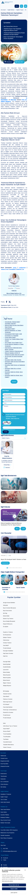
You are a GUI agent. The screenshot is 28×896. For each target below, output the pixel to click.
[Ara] (21, 6)
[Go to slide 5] (13, 567)
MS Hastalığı (6, 691)
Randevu (9, 62)
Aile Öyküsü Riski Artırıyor (11, 26)
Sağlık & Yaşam (19, 9)
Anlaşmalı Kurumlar (5, 766)
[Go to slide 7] (16, 567)
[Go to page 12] (21, 592)
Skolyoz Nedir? (6, 731)
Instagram (5, 867)
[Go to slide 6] (15, 567)
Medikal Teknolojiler (5, 822)
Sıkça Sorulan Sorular (6, 820)
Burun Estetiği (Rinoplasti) (9, 621)
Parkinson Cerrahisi (7, 699)
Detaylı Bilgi (10, 288)
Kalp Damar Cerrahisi (8, 653)
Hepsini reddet (14, 888)
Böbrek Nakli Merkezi (7, 462)
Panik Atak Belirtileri (7, 707)
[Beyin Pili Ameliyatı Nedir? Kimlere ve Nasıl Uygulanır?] (14, 552)
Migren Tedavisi (7, 683)
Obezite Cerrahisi (7, 693)
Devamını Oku (5, 563)
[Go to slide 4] (11, 567)
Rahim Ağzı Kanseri (7, 701)
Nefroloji (13, 99)
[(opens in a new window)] (6, 302)
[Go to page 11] (19, 592)
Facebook (5, 857)
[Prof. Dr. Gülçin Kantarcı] (14, 279)
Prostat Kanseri (6, 715)
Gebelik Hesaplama (5, 835)
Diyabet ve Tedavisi (8, 632)
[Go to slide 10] (21, 567)
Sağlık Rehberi (11, 9)
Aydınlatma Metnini (11, 416)
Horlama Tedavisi (7, 642)
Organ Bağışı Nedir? (10, 337)
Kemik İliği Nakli (6, 664)
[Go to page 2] (5, 592)
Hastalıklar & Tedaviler (6, 794)
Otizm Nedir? (6, 696)
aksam (3, 269)
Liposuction (6, 669)
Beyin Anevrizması (7, 610)
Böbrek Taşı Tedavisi (8, 618)
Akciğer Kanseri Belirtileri (9, 602)
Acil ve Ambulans (5, 781)
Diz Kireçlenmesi (7, 634)
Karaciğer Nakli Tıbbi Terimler (13, 360)
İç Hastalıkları (5, 460)
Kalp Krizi (5, 656)
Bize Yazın (3, 845)
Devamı (14, 381)
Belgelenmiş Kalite (5, 761)
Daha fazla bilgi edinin (7, 881)
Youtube (5, 865)
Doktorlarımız (4, 773)
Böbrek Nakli (6, 616)
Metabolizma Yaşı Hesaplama (7, 832)
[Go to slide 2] (8, 567)
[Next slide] (23, 528)
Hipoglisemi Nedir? (10, 328)
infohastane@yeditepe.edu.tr (10, 851)
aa (23, 269)
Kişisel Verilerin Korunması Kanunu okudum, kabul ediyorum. (15, 416)
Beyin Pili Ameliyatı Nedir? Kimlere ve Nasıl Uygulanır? (13, 559)
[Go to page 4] (8, 592)
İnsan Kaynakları (4, 763)
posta (14, 267)
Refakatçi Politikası (5, 817)
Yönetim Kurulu (4, 758)
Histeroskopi (6, 640)
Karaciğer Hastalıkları (8, 650)
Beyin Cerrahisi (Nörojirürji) (9, 608)
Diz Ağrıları (5, 626)
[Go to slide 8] (18, 567)
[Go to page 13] (22, 592)
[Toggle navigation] (25, 6)
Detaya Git (5, 487)
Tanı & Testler (4, 799)
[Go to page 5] (10, 592)
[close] (25, 870)
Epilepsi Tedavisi (7, 637)
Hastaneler (3, 779)
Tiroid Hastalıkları (7, 734)
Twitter (4, 860)
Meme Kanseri (6, 680)
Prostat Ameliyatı (7, 648)
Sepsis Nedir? (6, 728)
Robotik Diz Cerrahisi (8, 712)
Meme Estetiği (6, 672)
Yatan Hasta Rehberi (5, 809)
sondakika (12, 269)
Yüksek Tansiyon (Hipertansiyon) (14, 351)
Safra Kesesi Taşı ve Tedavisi (10, 726)
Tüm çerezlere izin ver (14, 885)
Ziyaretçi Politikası (5, 814)
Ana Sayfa (3, 9)
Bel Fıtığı (5, 613)
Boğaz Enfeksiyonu (7, 623)
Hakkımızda (3, 755)
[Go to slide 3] (10, 567)
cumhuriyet (22, 267)
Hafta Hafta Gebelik (5, 802)
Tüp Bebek (5, 739)
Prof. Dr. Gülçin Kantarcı (14, 286)
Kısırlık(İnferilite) (7, 667)
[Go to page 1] (4, 592)
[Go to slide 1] (7, 568)
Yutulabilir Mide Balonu (8, 744)
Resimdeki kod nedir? (6, 425)
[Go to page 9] (16, 592)
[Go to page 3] (7, 592)
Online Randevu (4, 784)
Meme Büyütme (6, 675)
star (7, 269)
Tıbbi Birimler (4, 776)
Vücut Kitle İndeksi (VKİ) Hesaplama (9, 830)
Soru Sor (20, 62)
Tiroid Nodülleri (6, 736)
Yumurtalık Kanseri (7, 742)
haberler (18, 269)
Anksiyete (5, 605)
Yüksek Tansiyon (7, 747)
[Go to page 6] (11, 592)
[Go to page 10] (18, 592)
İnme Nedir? (6, 645)
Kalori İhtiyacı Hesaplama (6, 838)
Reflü (4, 723)
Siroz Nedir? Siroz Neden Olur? (13, 342)
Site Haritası (3, 787)
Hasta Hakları (4, 812)
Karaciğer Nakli (6, 661)
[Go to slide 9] (19, 567)
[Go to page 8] (15, 592)
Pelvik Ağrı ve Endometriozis (10, 709)
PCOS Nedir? (6, 704)
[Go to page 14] (24, 592)
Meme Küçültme (7, 677)
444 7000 (5, 848)
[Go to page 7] (13, 592)
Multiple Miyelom (7, 685)
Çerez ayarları (14, 892)
